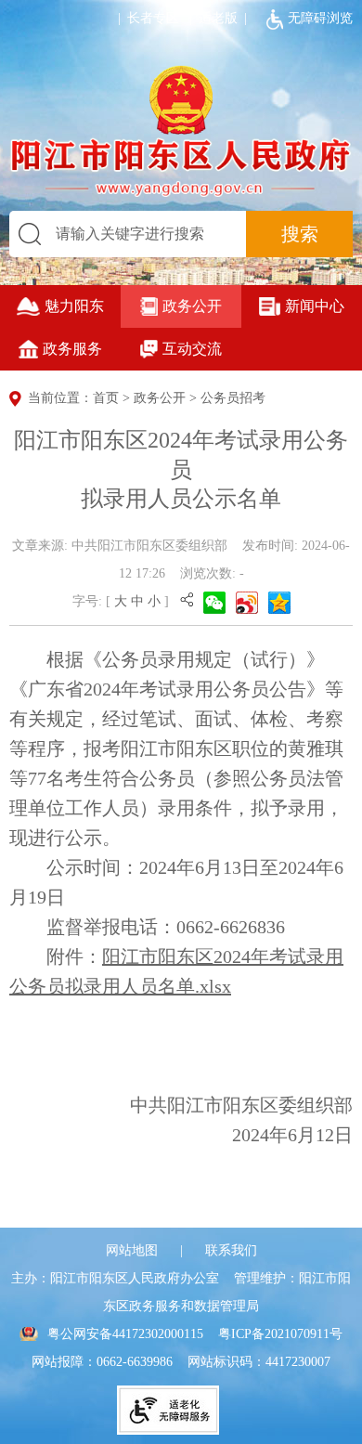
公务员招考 (232, 398)
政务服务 (72, 349)
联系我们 (231, 1250)
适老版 (218, 18)
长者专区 (145, 18)
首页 (106, 398)
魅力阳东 (74, 306)
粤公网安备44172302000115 (125, 1334)
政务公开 (192, 306)
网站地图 (132, 1250)
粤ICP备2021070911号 (280, 1334)
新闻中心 (314, 306)
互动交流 (192, 349)
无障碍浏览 (320, 18)
